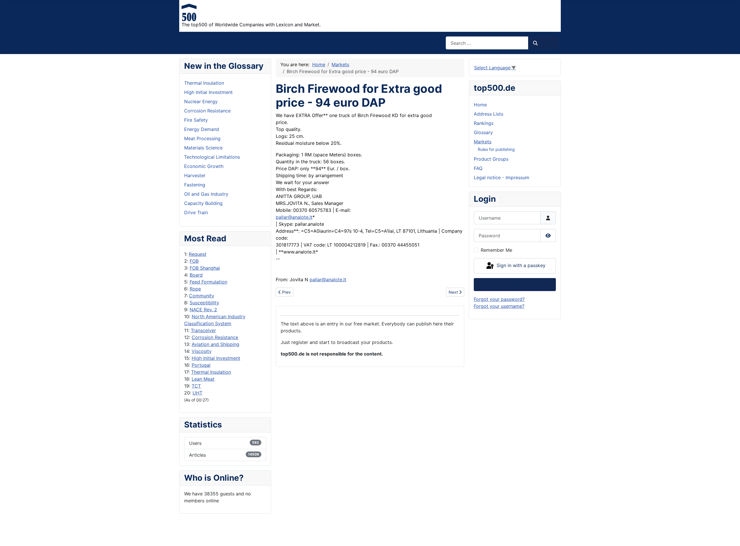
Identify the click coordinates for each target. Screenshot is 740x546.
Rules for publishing (496, 149)
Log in (515, 285)
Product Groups (491, 159)
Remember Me (496, 250)
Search (546, 43)
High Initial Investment (216, 358)
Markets (482, 142)
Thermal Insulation (211, 372)
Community (201, 296)
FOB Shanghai (205, 268)
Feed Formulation (208, 282)
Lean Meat (203, 379)
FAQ (478, 168)
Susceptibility (204, 303)
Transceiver (203, 330)
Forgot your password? (499, 299)
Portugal (201, 365)
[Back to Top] (729, 535)
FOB (194, 261)
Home (480, 105)
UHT (197, 393)
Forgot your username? (499, 306)
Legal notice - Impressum (501, 177)
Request (197, 254)
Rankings (483, 123)
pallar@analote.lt (294, 217)
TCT (196, 386)
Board (196, 275)
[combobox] (487, 42)
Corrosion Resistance (215, 337)
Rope (195, 289)
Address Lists (488, 114)
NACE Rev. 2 (203, 309)
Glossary (483, 132)
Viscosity (202, 351)
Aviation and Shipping (215, 344)
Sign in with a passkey (520, 265)
